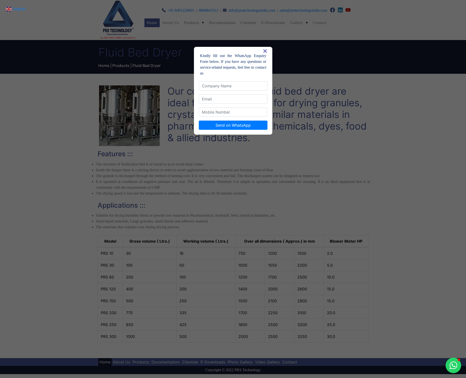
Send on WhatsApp (233, 125)
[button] (453, 365)
